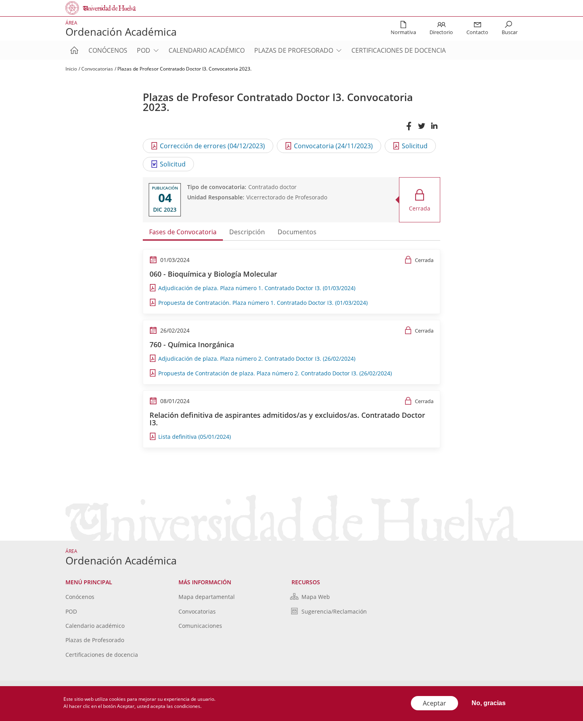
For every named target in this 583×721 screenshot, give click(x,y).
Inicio (71, 68)
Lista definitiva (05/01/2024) (194, 436)
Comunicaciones (200, 625)
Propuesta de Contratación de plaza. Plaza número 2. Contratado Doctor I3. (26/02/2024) (275, 373)
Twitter (421, 130)
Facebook (408, 130)
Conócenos (107, 50)
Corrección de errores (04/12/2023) (212, 145)
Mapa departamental (206, 597)
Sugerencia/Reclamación (334, 611)
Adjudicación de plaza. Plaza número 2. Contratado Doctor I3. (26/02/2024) (256, 358)
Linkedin (434, 130)
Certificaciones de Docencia (398, 50)
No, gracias (489, 703)
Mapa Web (315, 597)
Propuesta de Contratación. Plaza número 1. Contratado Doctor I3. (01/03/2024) (263, 302)
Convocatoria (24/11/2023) (333, 145)
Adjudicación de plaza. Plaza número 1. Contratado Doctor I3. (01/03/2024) (256, 288)
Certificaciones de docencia (101, 654)
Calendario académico (207, 50)
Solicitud (415, 145)
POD (143, 50)
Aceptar (434, 703)
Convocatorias (97, 68)
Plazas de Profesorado (293, 50)
